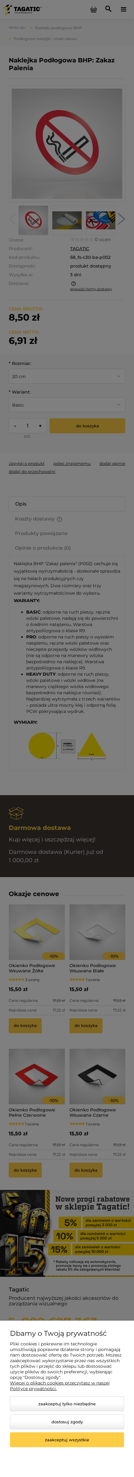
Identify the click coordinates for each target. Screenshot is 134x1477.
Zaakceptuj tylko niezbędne (67, 1403)
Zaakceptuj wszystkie (67, 1439)
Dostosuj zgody (67, 1421)
